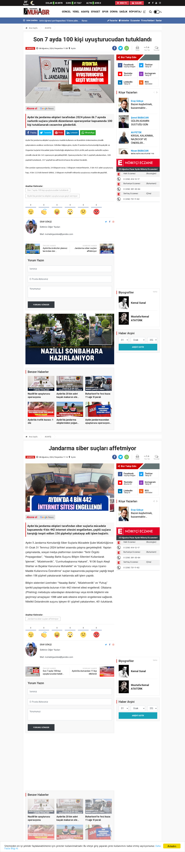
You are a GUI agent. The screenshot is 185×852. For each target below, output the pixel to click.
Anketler (125, 20)
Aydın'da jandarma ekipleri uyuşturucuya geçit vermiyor (52, 196)
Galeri (138, 3)
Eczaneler (135, 20)
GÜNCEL (66, 11)
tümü (155, 292)
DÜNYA (114, 11)
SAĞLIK (123, 11)
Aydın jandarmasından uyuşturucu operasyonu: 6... (98, 423)
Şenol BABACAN (140, 117)
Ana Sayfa (32, 28)
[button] (157, 92)
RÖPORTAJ (135, 11)
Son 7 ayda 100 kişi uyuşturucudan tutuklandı (47, 190)
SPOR (105, 11)
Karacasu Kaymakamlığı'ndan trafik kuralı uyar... (80, 21)
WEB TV (123, 3)
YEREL (76, 11)
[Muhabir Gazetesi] (36, 11)
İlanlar (159, 20)
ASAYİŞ (85, 11)
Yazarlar (113, 20)
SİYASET (95, 11)
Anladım (172, 846)
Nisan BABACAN (139, 150)
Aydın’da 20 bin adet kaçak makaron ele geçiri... (67, 397)
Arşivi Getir (138, 347)
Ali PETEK (136, 132)
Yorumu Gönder (41, 305)
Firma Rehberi (148, 20)
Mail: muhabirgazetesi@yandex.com (56, 234)
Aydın (73, 48)
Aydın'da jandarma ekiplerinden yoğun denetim (67, 423)
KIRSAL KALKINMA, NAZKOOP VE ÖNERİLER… (142, 139)
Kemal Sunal (138, 302)
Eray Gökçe (137, 101)
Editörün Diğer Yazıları (50, 226)
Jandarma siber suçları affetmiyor (43, 619)
